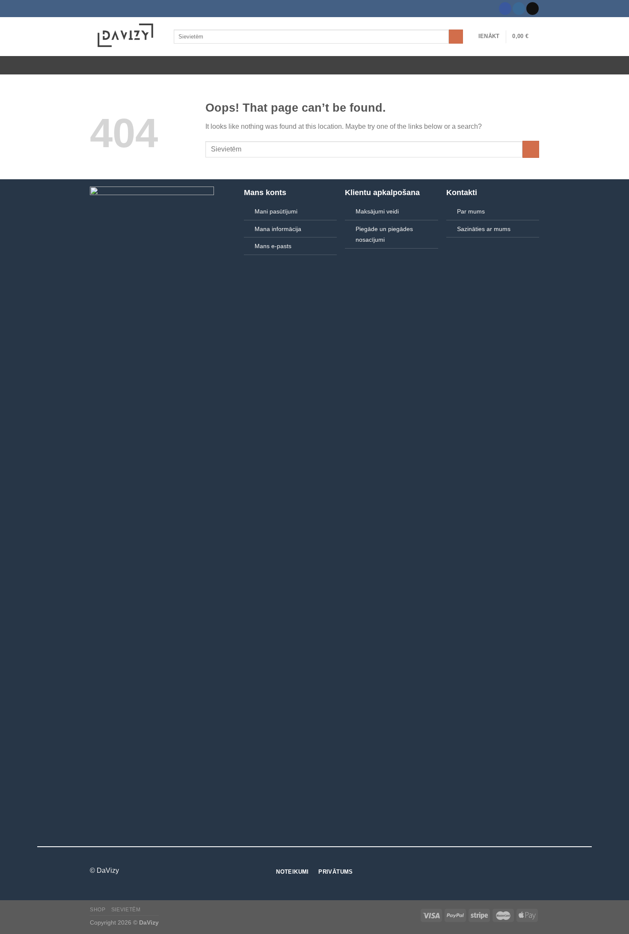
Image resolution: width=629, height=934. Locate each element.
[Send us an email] (532, 8)
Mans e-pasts (273, 246)
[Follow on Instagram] (519, 8)
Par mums (471, 211)
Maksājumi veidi (377, 211)
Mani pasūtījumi (276, 211)
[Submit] (456, 37)
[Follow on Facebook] (505, 8)
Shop (97, 910)
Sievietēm (126, 910)
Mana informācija (278, 228)
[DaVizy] (125, 36)
